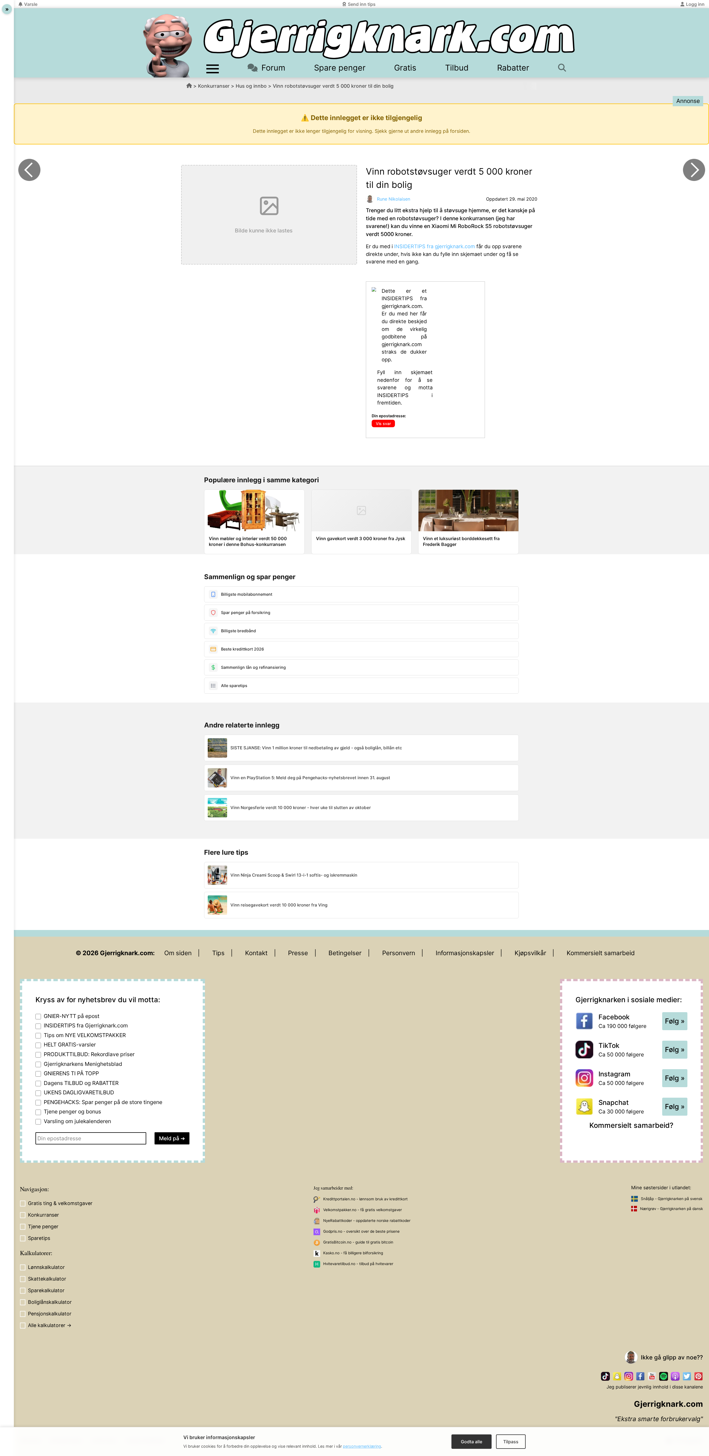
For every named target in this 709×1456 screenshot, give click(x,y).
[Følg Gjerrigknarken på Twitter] (686, 1376)
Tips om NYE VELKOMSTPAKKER (85, 1035)
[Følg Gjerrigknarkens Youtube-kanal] (652, 1376)
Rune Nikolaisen (393, 199)
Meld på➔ (172, 1138)
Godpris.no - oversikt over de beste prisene (361, 1231)
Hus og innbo (251, 86)
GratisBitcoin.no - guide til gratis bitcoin (358, 1242)
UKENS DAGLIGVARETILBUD (79, 1092)
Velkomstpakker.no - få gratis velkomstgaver (362, 1210)
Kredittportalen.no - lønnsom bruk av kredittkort (365, 1199)
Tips (218, 953)
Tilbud (457, 67)
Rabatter (513, 67)
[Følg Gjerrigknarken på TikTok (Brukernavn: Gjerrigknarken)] (605, 1376)
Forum (273, 67)
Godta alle (471, 1441)
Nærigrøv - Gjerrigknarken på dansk (671, 1208)
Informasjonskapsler (465, 953)
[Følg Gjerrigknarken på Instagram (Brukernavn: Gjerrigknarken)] (628, 1376)
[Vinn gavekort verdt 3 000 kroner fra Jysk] (694, 170)
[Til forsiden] (389, 39)
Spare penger (340, 67)
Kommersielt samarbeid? (631, 1125)
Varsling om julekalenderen (77, 1121)
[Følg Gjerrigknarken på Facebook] (640, 1376)
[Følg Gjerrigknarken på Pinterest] (698, 1376)
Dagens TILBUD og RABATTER (81, 1083)
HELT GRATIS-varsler (70, 1044)
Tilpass (510, 1441)
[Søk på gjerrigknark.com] (565, 68)
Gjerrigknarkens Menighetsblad (83, 1064)
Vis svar (383, 423)
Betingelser (344, 953)
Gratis (405, 67)
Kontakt (256, 953)
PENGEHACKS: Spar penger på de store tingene (103, 1102)
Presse (298, 953)
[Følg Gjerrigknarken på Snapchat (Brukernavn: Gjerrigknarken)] (617, 1376)
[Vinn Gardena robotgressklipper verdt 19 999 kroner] (29, 170)
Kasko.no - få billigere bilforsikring (353, 1253)
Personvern (398, 953)
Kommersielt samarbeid (601, 953)
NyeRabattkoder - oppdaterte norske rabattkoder (366, 1220)
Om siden (178, 953)
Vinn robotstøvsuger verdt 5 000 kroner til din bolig (333, 86)
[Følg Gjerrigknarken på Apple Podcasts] (675, 1376)
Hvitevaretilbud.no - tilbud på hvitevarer (358, 1263)
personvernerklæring (362, 1446)
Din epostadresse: (389, 415)
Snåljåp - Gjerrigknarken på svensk (671, 1198)
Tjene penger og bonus (72, 1111)
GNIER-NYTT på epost (71, 1016)
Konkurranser (214, 86)
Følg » (675, 1021)
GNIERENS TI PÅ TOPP (71, 1073)
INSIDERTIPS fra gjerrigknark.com (434, 246)
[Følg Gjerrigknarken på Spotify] (663, 1376)
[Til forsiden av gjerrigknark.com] (167, 45)
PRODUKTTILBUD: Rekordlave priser (89, 1054)
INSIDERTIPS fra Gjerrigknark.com (86, 1025)
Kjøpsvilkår (530, 953)
